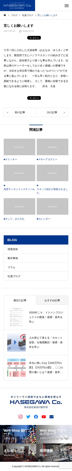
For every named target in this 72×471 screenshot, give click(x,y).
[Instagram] (20, 416)
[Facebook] (36, 416)
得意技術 (13, 249)
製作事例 (13, 258)
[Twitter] (28, 416)
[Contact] (51, 416)
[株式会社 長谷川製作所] (17, 5)
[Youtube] (44, 416)
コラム (11, 267)
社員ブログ (14, 276)
